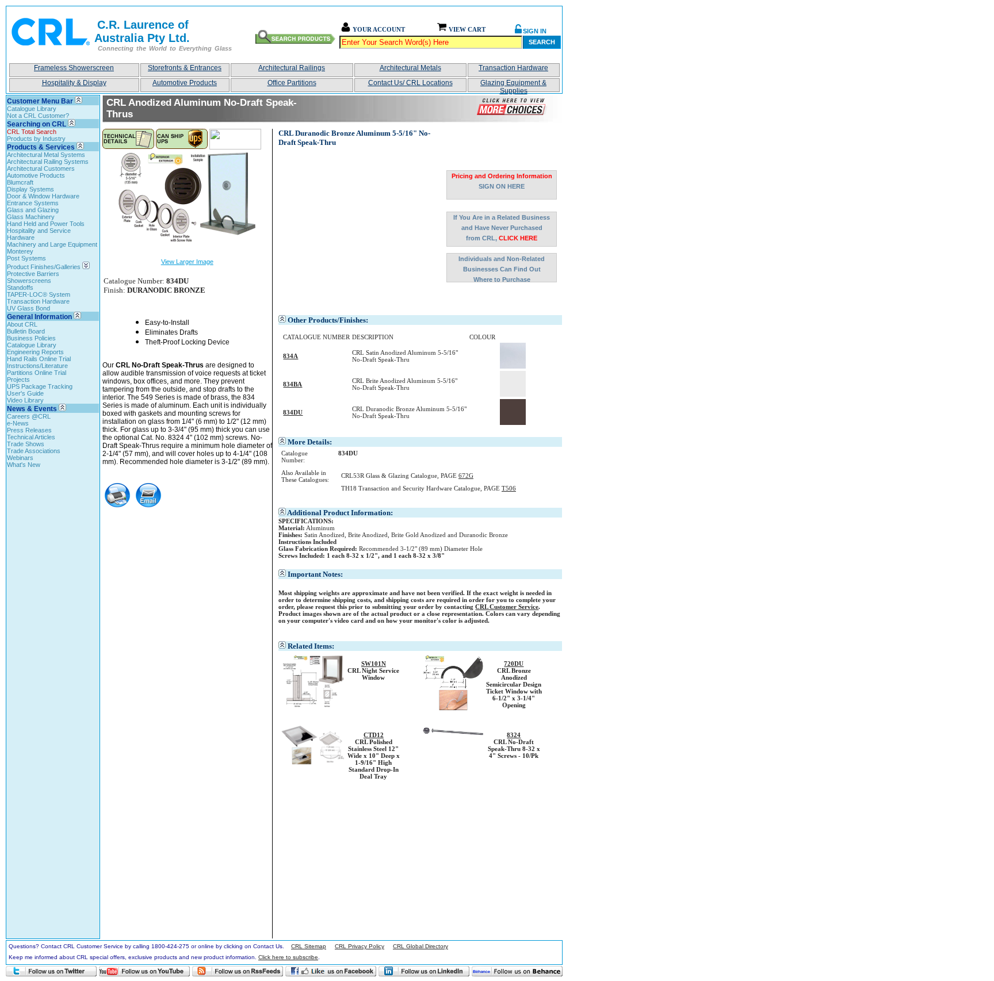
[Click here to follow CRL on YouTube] (144, 971)
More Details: (310, 442)
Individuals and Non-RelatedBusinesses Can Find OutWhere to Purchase (501, 268)
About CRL (22, 324)
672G (465, 475)
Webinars (20, 457)
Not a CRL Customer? (38, 115)
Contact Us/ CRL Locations (410, 83)
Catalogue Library (31, 108)
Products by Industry (36, 138)
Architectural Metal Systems (46, 154)
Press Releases (29, 430)
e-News (18, 423)
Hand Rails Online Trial (39, 358)
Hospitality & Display (74, 83)
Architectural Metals (410, 68)
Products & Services (41, 147)
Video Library (25, 400)
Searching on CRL (36, 124)
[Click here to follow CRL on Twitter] (51, 971)
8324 (514, 734)
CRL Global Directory (420, 946)
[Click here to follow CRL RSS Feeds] (237, 971)
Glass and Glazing (33, 209)
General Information (39, 317)
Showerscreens (29, 280)
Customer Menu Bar (40, 101)
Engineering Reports (35, 351)
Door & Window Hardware (43, 196)
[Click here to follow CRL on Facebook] (330, 971)
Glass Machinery (31, 216)
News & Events (32, 409)
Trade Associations (33, 450)
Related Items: (311, 646)
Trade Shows (25, 443)
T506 (509, 488)
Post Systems (26, 258)
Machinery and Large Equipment (52, 244)
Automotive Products (184, 83)
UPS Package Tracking (39, 386)
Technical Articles (31, 437)
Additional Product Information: (340, 512)
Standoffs (20, 287)
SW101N (373, 663)
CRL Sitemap (308, 946)
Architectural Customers (41, 168)
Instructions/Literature (37, 365)
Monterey (20, 251)
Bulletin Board (26, 331)
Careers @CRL (29, 416)
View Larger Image (187, 261)
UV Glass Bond (28, 308)
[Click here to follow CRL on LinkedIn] (424, 971)
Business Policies (31, 338)
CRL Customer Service (506, 606)
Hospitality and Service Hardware (39, 234)
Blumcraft (20, 182)
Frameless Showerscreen (74, 68)
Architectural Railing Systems (48, 161)
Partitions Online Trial (36, 372)
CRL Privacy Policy (359, 946)
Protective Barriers (33, 273)
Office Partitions (291, 83)
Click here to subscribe (288, 957)
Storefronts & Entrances (184, 68)
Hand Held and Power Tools (46, 223)
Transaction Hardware (513, 68)
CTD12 (374, 734)
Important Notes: (315, 574)
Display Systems (30, 189)
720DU (513, 663)
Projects (18, 379)
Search (542, 42)
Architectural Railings (291, 68)
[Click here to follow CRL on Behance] (517, 971)
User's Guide (25, 393)
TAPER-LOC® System (38, 294)
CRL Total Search (31, 131)
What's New (23, 464)
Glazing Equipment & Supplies (513, 85)
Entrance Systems (33, 203)
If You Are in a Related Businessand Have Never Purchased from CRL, (501, 228)
